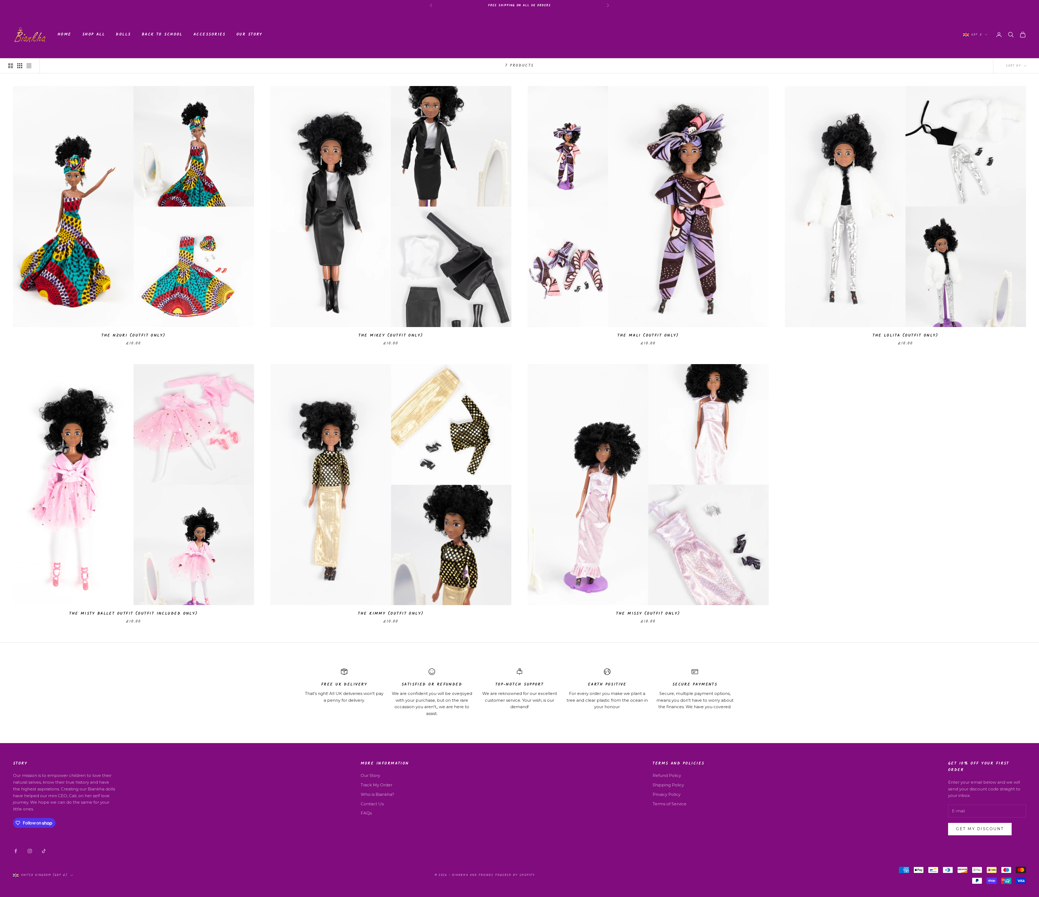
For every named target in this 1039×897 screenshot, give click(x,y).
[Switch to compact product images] (29, 65)
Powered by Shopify (515, 875)
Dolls (123, 34)
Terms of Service (669, 803)
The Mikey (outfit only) (391, 335)
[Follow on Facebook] (15, 851)
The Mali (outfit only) (648, 335)
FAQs (366, 813)
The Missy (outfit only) (648, 614)
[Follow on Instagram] (29, 851)
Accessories (209, 34)
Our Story (249, 34)
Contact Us (372, 803)
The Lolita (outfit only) (905, 335)
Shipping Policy (668, 784)
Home (64, 34)
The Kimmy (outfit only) (390, 614)
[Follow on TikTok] (44, 851)
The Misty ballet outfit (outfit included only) (133, 614)
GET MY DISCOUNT (980, 828)
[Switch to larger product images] (10, 65)
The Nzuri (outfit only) (133, 335)
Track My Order (376, 784)
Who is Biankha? (377, 794)
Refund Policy (667, 775)
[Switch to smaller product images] (19, 65)
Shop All (93, 34)
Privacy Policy (666, 794)
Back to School (162, 34)
